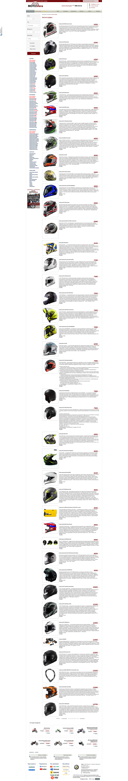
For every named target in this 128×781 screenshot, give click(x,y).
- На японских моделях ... (91, 755)
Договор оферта (93, 770)
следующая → (82, 718)
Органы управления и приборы (34, 159)
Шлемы (31, 185)
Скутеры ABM (32, 62)
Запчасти (31, 151)
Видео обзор (32, 49)
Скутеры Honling (32, 68)
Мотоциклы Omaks (33, 111)
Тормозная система (33, 165)
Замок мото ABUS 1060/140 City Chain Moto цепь (69, 669)
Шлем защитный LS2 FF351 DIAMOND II (67, 185)
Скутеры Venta (32, 89)
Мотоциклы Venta (33, 123)
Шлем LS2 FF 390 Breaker (64, 703)
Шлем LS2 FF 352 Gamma (64, 202)
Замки (30, 175)
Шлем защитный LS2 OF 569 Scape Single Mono (68, 552)
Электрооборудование (34, 167)
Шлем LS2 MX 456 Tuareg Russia (65, 524)
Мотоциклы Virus (32, 124)
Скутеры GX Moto (33, 66)
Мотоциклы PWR (32, 115)
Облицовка (31, 157)
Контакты (98, 11)
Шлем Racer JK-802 (63, 343)
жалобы (93, 7)
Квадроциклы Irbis (33, 142)
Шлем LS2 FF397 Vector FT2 (64, 651)
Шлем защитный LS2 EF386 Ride (65, 569)
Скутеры (31, 58)
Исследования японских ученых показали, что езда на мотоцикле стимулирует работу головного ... (38, 758)
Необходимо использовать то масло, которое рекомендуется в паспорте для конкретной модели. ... (62, 758)
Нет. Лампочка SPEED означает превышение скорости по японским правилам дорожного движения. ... (87, 758)
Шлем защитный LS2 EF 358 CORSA (66, 259)
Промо (30, 182)
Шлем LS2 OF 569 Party (63, 75)
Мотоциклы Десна (33, 127)
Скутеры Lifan (32, 75)
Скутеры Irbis (32, 70)
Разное (30, 160)
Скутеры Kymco (32, 74)
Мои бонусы (31, 11)
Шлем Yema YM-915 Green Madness (66, 450)
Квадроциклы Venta (33, 149)
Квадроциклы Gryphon (34, 139)
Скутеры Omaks (32, 81)
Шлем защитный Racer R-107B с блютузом (67, 220)
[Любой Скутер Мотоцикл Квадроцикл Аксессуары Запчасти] (33, 25)
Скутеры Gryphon (33, 64)
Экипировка (32, 186)
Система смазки (32, 164)
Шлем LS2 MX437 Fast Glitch (65, 137)
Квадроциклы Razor (33, 144)
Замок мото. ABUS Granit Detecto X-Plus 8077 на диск (70, 507)
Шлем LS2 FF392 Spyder (64, 41)
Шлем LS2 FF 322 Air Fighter (64, 171)
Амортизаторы (32, 153)
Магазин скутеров (46, 14)
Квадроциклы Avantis (33, 136)
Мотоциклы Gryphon (33, 103)
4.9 (69, 767)
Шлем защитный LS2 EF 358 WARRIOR (67, 326)
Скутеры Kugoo (32, 73)
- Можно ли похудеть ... (42, 755)
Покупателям (74, 11)
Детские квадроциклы (34, 133)
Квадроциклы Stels (33, 146)
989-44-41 (77, 6)
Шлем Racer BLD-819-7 (63, 242)
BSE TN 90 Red (47, 728)
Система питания (32, 161)
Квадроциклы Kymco (33, 143)
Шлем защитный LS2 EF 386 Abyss (66, 292)
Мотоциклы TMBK (33, 122)
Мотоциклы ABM (32, 98)
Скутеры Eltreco (32, 63)
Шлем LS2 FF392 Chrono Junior (65, 23)
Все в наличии (32, 60)
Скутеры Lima (32, 76)
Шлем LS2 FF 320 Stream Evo (65, 275)
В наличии (32, 43)
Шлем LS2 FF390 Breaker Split (65, 489)
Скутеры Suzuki (32, 86)
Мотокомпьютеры (33, 179)
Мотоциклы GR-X (33, 102)
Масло (30, 178)
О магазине (66, 11)
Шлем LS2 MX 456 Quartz (64, 92)
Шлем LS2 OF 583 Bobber (64, 390)
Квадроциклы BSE (33, 137)
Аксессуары (32, 170)
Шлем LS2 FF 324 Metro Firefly (65, 603)
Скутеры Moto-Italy (33, 77)
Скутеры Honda (32, 67)
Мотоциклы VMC (32, 125)
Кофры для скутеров (33, 176)
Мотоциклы (32, 94)
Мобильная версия (86, 772)
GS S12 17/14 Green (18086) (68, 728)
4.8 (69, 771)
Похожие (61, 33)
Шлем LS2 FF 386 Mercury (64, 622)
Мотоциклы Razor (33, 117)
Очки (30, 181)
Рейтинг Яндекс (38, 11)
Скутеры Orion (32, 82)
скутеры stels (82, 776)
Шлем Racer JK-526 (63, 154)
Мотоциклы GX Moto (33, 105)
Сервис (90, 11)
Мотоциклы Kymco (33, 109)
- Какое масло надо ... (67, 755)
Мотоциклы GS (32, 104)
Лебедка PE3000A (62, 639)
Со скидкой (32, 46)
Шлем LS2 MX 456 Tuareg (64, 107)
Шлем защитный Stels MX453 (65, 472)
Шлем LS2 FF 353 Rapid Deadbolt (65, 360)
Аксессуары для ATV (33, 172)
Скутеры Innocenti (33, 69)
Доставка (82, 11)
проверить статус (95, 4)
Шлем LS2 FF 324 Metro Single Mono (66, 586)
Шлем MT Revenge (63, 58)
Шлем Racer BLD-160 (63, 433)
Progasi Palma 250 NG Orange (44, 740)
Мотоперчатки (32, 180)
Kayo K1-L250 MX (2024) (69, 740)
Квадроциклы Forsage (34, 138)
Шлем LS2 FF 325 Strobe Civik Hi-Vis (66, 309)
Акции (58, 11)
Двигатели (31, 154)
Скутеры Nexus (32, 80)
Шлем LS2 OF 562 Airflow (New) (65, 407)
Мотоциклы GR (32, 101)
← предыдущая (64, 718)
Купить (96, 733)
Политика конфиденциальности (87, 769)
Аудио (30, 173)
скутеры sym (88, 776)
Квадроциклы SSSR (33, 145)
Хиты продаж (32, 61)
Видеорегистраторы (33, 174)
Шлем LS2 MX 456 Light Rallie (65, 686)
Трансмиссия (32, 166)
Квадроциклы (32, 129)
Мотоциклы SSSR (33, 118)
